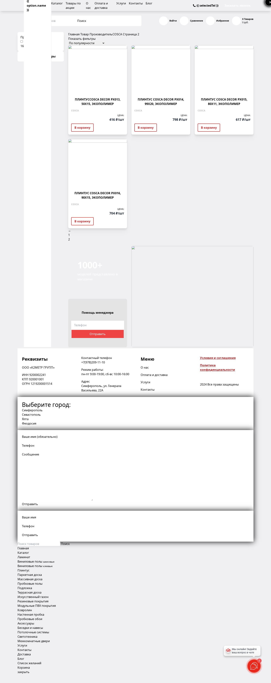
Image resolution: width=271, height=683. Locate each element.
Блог (149, 3)
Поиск (81, 21)
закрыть (23, 672)
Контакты (136, 3)
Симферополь (32, 410)
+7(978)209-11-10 (93, 362)
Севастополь (31, 415)
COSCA (117, 34)
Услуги (121, 3)
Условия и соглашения (218, 358)
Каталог (57, 3)
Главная (74, 34)
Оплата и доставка (154, 375)
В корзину (82, 128)
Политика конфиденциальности (217, 367)
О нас (145, 367)
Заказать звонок (237, 5)
